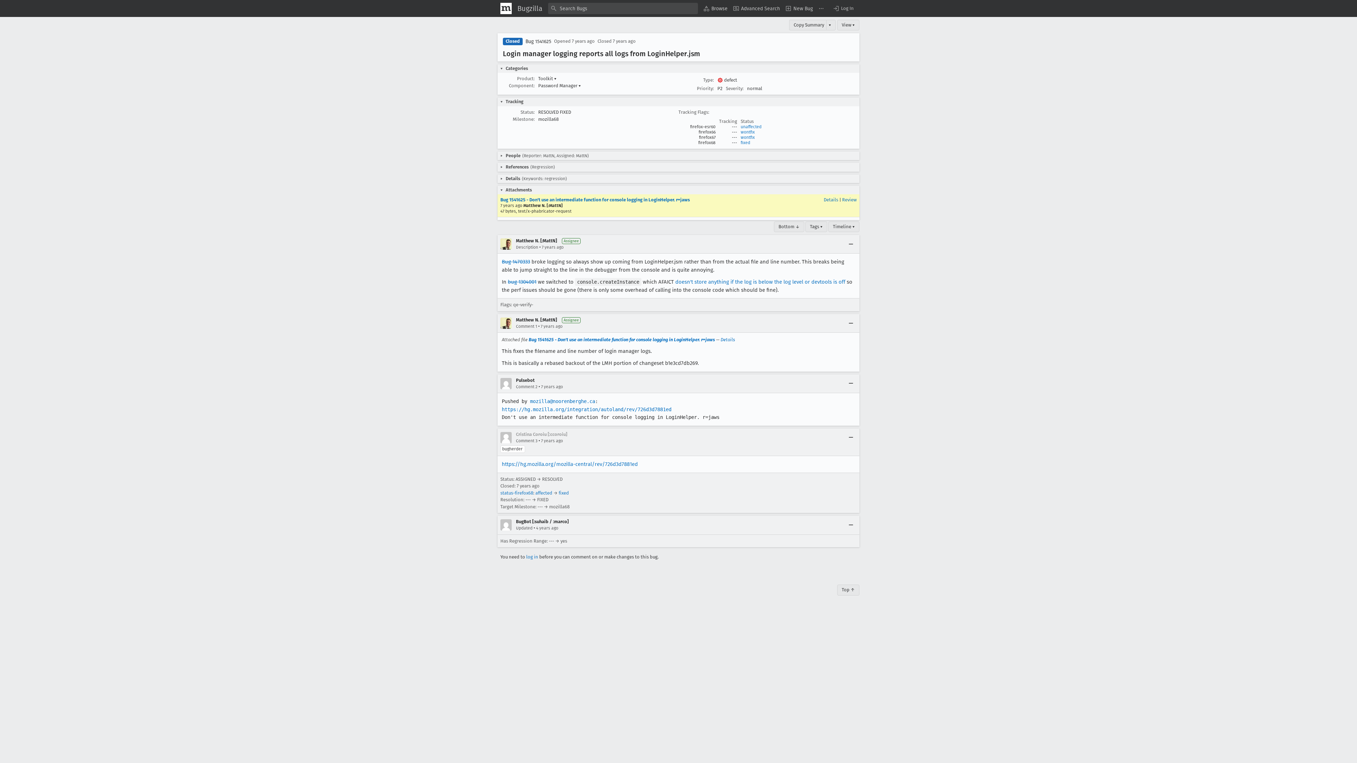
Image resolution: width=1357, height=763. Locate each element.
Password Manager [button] (559, 85)
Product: (526, 78)
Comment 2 (526, 386)
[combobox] (623, 8)
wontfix (748, 132)
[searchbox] (623, 8)
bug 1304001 (522, 282)
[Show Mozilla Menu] (506, 8)
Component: (522, 85)
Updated (524, 528)
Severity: (735, 88)
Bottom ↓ (789, 226)
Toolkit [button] (547, 78)
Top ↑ (848, 589)
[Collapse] (851, 244)
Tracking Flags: (693, 112)
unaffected (751, 126)
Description (527, 247)
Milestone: (524, 119)
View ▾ (848, 25)
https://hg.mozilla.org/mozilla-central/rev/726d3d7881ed (570, 464)
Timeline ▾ (844, 226)
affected (543, 493)
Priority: (705, 88)
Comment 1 (526, 326)
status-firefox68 (516, 493)
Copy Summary (809, 25)
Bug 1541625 (538, 42)
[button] (843, 8)
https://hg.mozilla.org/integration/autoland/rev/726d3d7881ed (586, 409)
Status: (528, 112)
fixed (745, 142)
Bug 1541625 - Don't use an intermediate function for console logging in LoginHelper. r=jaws (595, 199)
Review (849, 199)
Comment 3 (526, 440)
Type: (708, 80)
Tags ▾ (816, 226)
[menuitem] (715, 8)
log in (532, 557)
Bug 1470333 (516, 262)
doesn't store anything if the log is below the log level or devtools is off (760, 282)
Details (831, 199)
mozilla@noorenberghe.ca (562, 401)
